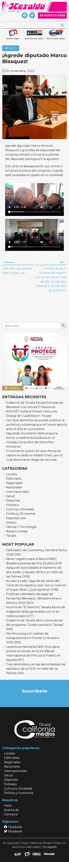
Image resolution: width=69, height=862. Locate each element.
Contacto (11, 814)
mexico (11, 48)
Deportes (13, 500)
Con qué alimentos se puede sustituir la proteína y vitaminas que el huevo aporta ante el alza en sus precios (36, 424)
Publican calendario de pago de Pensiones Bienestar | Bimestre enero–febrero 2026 (34, 598)
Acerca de (11, 810)
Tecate (11, 535)
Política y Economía (20, 513)
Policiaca (12, 505)
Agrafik (52, 847)
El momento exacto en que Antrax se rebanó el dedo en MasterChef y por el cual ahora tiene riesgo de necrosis (34, 455)
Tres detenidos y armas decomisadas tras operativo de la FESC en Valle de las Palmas (36, 669)
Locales (11, 474)
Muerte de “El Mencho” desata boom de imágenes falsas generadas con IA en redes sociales (35, 611)
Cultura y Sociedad (20, 509)
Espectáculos (16, 518)
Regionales (14, 483)
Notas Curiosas (16, 531)
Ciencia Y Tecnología (21, 527)
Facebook (14, 827)
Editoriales (13, 478)
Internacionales (17, 491)
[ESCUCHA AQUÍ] (34, 33)
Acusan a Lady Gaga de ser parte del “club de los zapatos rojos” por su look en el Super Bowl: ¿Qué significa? (36, 585)
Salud (10, 496)
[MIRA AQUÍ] (13, 33)
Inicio (8, 805)
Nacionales (14, 487)
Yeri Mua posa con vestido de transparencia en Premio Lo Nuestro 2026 (32, 638)
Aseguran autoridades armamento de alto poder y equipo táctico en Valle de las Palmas (34, 572)
